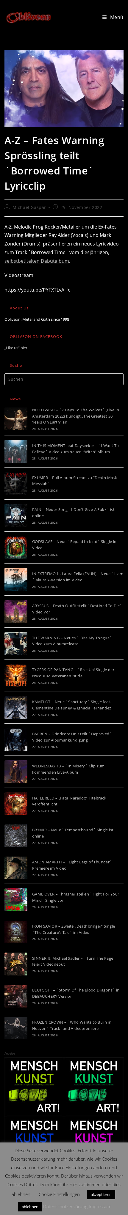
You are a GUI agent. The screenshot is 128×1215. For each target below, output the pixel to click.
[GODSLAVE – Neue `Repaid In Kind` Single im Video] (15, 547)
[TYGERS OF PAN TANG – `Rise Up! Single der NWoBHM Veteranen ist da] (15, 675)
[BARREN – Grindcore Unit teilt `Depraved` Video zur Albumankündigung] (15, 739)
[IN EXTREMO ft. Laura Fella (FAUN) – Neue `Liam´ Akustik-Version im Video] (15, 579)
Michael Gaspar (29, 207)
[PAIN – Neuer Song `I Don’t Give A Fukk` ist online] (15, 515)
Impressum (100, 1206)
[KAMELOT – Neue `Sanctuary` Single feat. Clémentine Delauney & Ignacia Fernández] (15, 707)
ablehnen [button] (30, 1206)
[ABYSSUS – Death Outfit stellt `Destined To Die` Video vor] (15, 611)
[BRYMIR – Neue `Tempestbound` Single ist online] (15, 835)
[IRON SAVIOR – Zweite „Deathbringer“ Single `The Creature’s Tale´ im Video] (15, 931)
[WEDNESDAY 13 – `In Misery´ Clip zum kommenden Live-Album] (15, 771)
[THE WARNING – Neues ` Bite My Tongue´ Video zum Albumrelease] (15, 643)
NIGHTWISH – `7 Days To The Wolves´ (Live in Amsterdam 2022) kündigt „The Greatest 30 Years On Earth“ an (75, 416)
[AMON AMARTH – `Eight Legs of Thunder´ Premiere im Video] (15, 868)
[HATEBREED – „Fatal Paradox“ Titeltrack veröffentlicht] (15, 803)
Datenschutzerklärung (65, 1206)
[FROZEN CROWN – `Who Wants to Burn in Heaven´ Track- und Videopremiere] (15, 1028)
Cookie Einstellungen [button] (59, 1194)
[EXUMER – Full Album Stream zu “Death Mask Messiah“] (15, 483)
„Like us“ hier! (16, 347)
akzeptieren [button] (101, 1194)
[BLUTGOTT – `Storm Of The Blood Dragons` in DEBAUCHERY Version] (15, 996)
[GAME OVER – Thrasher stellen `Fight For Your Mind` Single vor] (15, 899)
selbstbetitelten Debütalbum (36, 261)
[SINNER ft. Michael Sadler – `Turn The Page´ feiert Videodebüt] (15, 964)
